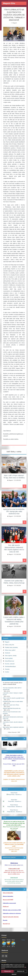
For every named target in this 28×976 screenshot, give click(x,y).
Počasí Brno (14, 799)
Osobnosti (7, 652)
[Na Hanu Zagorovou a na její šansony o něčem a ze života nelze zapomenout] (5, 743)
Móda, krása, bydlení (10, 650)
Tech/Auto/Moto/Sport (10, 666)
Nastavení (14, 974)
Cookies (7, 672)
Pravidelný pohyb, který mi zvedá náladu (13, 701)
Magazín (15, 22)
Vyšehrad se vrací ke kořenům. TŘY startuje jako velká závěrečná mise (14, 511)
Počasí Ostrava (14, 804)
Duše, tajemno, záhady (10, 655)
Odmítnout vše (20, 971)
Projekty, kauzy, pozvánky (11, 647)
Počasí (23, 940)
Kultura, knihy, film (9, 644)
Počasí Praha (14, 792)
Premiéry (7, 669)
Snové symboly (9, 658)
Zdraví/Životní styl (9, 661)
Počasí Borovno (14, 810)
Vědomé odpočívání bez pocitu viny (11, 708)
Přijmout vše (7, 971)
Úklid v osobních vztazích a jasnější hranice (13, 698)
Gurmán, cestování (9, 663)
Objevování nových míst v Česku (11, 705)
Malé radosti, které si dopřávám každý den (13, 727)
